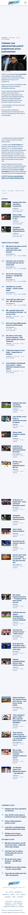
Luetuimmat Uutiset (8, 839)
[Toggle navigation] (25, 2)
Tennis (13, 896)
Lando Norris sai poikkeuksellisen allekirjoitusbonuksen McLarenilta (19, 449)
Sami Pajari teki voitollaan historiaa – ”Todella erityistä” (19, 632)
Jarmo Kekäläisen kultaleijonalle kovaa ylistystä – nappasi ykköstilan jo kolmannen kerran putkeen (15, 366)
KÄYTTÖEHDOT (22, 912)
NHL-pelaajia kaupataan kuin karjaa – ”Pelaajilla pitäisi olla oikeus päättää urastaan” (19, 598)
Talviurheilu (8, 896)
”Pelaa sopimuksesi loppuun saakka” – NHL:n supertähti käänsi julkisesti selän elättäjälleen (19, 718)
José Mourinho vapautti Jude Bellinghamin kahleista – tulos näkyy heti (19, 770)
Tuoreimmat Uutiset (8, 805)
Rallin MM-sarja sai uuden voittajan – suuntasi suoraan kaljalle (14, 288)
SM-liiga (11, 892)
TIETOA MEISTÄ (4, 912)
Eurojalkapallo (18, 892)
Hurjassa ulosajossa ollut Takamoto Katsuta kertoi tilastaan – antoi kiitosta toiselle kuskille (19, 701)
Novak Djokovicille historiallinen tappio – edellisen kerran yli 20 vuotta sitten (19, 646)
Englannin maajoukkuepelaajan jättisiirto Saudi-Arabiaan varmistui (19, 662)
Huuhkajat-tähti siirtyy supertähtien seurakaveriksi (19, 204)
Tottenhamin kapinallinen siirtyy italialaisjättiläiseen (19, 229)
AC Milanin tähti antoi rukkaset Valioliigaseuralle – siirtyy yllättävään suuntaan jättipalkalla (19, 616)
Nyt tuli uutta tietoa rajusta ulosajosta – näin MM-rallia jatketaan (14, 275)
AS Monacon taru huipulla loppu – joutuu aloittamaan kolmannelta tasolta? (19, 502)
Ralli (18, 894)
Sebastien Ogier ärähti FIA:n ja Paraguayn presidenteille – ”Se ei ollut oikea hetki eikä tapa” (19, 558)
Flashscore (21, 906)
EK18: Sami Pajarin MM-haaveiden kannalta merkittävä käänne (16, 324)
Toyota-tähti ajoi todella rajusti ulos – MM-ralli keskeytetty (15, 300)
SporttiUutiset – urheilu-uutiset (14, 901)
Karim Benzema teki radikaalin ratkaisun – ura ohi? (19, 543)
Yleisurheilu (20, 896)
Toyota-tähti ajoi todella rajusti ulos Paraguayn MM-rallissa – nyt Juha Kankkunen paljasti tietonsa (19, 736)
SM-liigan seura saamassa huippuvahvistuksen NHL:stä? (18, 464)
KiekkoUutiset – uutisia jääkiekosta (13, 903)
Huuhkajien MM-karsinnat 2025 (11, 906)
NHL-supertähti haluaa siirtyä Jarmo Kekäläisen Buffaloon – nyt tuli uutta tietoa (16, 312)
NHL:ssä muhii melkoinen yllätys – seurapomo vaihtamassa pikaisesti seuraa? (19, 753)
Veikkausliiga (5, 894)
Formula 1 (12, 894)
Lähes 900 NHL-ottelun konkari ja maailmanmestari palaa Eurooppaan (20, 419)
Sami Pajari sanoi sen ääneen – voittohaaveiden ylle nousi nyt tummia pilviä (15, 263)
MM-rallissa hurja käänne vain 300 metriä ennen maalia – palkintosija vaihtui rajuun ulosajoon (16, 249)
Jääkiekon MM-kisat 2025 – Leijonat (13, 904)
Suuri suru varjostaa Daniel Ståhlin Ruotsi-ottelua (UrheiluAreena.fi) (12, 177)
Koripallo (23, 894)
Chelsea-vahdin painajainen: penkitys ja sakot (19, 216)
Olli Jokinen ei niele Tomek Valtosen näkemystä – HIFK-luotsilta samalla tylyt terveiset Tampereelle (15, 338)
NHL (6, 892)
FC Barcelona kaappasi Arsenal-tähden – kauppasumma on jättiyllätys (15, 352)
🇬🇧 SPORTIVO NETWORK (13, 912)
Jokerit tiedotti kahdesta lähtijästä (18, 530)
